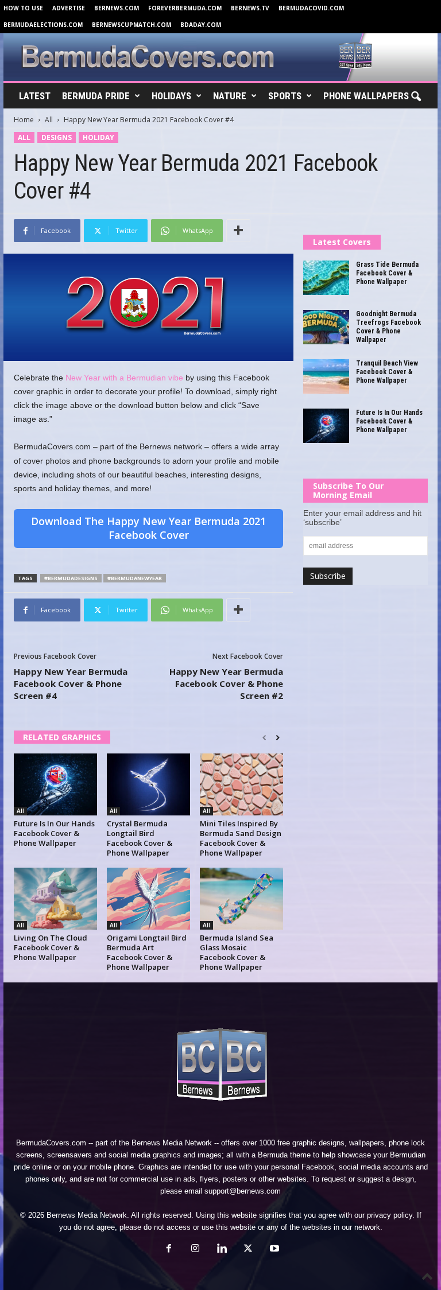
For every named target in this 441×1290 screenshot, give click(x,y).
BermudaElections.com (43, 25)
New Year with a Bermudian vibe (124, 377)
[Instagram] (195, 1249)
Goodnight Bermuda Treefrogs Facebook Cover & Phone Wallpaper (388, 327)
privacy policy (389, 1215)
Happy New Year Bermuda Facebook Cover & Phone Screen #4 (70, 683)
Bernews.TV (250, 8)
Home (24, 120)
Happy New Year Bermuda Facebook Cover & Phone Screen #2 (226, 683)
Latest (35, 96)
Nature (229, 96)
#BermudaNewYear (134, 578)
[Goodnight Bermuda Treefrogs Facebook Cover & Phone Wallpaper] (326, 327)
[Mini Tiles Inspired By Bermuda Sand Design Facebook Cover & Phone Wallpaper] (241, 784)
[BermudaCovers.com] (220, 57)
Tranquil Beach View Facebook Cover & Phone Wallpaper (387, 371)
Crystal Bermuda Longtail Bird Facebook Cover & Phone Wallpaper (139, 838)
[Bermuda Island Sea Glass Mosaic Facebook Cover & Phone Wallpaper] (241, 899)
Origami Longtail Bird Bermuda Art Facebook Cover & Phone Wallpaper (147, 952)
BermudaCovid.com (311, 8)
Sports (284, 96)
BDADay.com (200, 25)
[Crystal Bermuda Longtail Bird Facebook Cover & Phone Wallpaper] (148, 784)
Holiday (98, 137)
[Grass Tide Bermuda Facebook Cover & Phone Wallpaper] (326, 278)
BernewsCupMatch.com (131, 25)
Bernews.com (116, 8)
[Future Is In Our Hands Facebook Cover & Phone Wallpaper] (55, 784)
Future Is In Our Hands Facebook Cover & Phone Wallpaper (54, 833)
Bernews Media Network (171, 1143)
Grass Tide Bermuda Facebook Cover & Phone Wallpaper (387, 273)
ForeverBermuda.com (185, 8)
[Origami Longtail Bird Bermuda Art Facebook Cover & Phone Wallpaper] (148, 899)
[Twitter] (248, 1249)
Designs (56, 137)
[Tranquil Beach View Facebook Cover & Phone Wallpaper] (326, 376)
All (49, 120)
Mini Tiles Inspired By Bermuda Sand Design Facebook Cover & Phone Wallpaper (240, 838)
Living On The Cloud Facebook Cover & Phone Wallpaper (50, 947)
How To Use (23, 8)
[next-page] (277, 738)
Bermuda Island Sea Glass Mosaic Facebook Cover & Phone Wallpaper (236, 952)
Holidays (171, 96)
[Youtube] (273, 1249)
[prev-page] (264, 738)
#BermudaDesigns (71, 578)
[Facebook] (169, 1249)
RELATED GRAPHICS (62, 737)
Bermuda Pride (96, 96)
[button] (415, 97)
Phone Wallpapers (366, 96)
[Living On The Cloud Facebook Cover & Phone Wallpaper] (55, 899)
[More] (238, 230)
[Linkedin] (221, 1249)
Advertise (68, 8)
